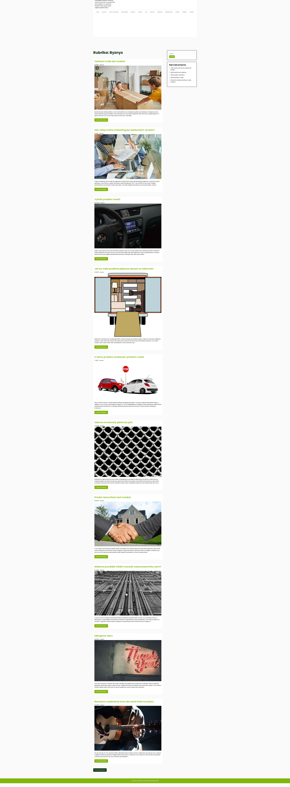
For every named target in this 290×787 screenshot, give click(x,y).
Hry (146, 12)
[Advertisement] (145, 24)
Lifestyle (159, 12)
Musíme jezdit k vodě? (177, 77)
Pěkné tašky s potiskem (178, 75)
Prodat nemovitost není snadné (112, 497)
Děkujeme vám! (103, 635)
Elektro (133, 12)
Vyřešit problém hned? (107, 199)
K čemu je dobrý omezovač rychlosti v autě (119, 357)
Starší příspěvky (101, 770)
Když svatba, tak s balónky (178, 72)
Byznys (104, 12)
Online (177, 12)
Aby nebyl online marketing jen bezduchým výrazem (124, 130)
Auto (97, 12)
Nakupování (168, 12)
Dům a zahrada (113, 12)
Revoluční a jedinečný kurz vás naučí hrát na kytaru (124, 701)
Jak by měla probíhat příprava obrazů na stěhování (124, 268)
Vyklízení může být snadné (109, 61)
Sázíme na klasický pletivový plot (113, 422)
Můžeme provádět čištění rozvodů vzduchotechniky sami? (127, 566)
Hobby (140, 12)
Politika (184, 12)
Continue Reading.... (101, 120)
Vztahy (191, 12)
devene (102, 65)
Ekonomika (124, 12)
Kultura (152, 12)
